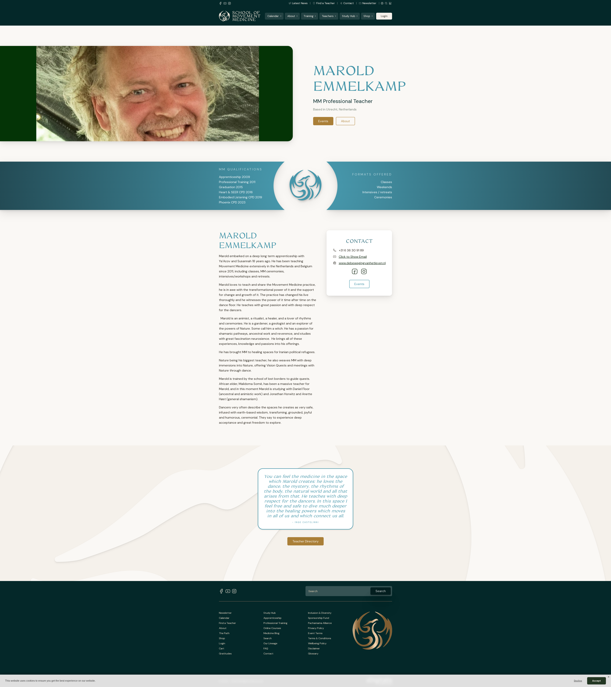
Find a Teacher (325, 3)
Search (267, 638)
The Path (224, 633)
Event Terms (315, 633)
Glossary (313, 653)
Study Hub (348, 16)
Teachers (328, 16)
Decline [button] (578, 680)
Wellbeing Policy (317, 643)
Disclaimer (314, 648)
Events (323, 121)
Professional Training (275, 623)
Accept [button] (596, 680)
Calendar (273, 16)
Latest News (300, 3)
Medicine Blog (271, 633)
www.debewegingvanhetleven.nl (362, 263)
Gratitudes (225, 653)
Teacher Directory (305, 541)
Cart (221, 648)
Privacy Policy (316, 628)
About (291, 16)
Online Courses (272, 628)
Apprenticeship (272, 618)
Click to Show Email (353, 257)
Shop (367, 16)
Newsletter (369, 3)
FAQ (265, 648)
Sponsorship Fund (318, 618)
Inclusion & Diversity (319, 613)
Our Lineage (270, 643)
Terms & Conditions (319, 638)
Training (308, 16)
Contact (348, 3)
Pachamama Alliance (320, 623)
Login (384, 16)
